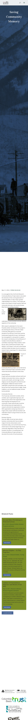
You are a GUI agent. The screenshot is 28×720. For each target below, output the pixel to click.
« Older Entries (7, 613)
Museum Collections (16, 589)
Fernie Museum (15, 290)
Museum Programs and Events (11, 590)
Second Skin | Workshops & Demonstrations (12, 521)
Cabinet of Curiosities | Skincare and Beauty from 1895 (12, 584)
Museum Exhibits (14, 524)
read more (7, 542)
